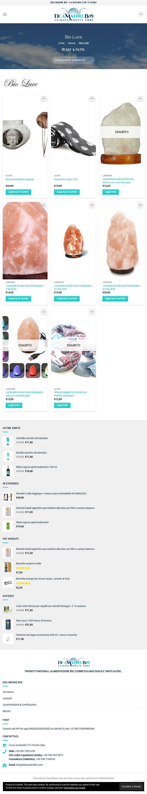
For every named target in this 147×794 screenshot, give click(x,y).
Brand (72, 43)
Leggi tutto (110, 192)
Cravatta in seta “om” (66, 179)
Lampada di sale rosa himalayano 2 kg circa (24, 287)
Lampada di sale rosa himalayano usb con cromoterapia (24, 394)
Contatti (7, 698)
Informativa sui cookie (74, 788)
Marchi (6, 711)
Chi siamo (8, 692)
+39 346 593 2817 (53, 755)
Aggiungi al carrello (18, 192)
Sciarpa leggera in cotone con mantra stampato (70, 394)
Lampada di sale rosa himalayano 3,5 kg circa (73, 287)
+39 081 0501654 (25, 751)
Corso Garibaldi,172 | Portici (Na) (27, 745)
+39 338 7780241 (46, 759)
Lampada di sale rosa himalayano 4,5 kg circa (121, 287)
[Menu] (5, 14)
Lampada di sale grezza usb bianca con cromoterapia (118, 181)
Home (61, 43)
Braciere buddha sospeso (20, 179)
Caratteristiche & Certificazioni (19, 704)
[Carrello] (141, 14)
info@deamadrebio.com (29, 764)
